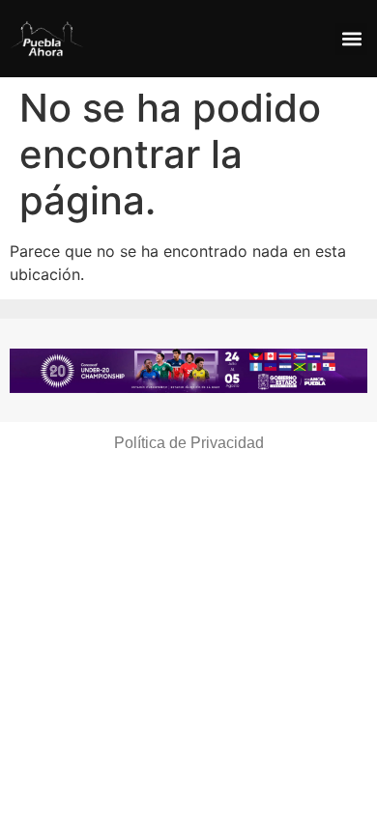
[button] (351, 39)
